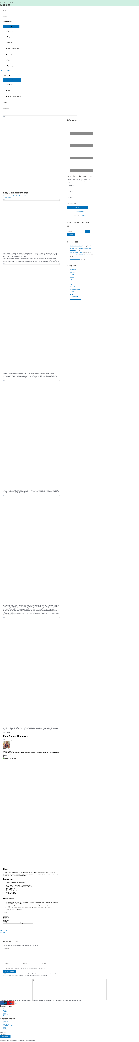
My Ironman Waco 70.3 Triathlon (78, 255)
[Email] (9, 5)
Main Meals (11, 43)
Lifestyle (5, 75)
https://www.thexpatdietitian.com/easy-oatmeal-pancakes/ (18, 923)
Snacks (72, 291)
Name (1, 1032)
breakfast (5, 916)
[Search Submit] (87, 231)
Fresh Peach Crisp (75, 259)
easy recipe (6, 917)
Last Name (70, 197)
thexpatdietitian (9, 750)
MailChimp (83, 215)
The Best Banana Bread (76, 246)
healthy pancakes (8, 918)
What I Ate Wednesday (14, 96)
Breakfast (11, 31)
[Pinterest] (6, 5)
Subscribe (6, 108)
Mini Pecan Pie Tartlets (76, 252)
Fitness (10, 90)
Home (4, 10)
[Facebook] (1, 5)
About (5, 16)
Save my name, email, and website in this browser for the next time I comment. (26, 968)
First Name (70, 191)
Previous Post (4, 931)
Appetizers (11, 66)
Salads (10, 54)
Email (1, 1034)
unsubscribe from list (80, 211)
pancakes (5, 920)
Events (5, 102)
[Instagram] (4, 5)
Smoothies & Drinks (13, 48)
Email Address (71, 185)
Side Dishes (73, 286)
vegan (5, 921)
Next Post (3, 932)
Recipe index (6, 22)
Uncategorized (74, 296)
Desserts (10, 37)
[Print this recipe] (8, 740)
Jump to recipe (7, 197)
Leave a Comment (7, 196)
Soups (9, 60)
